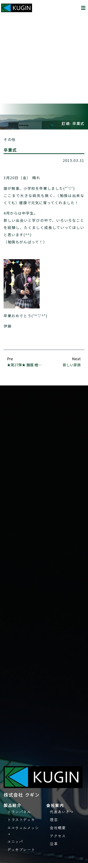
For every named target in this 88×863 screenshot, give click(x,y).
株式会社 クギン (21, 794)
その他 (10, 139)
